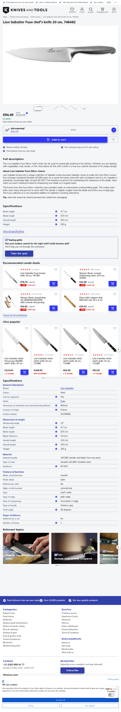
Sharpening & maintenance (15, 623)
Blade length (9, 216)
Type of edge (9, 497)
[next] (113, 349)
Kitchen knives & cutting (19, 17)
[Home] (25, 8)
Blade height (9, 211)
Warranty (66, 619)
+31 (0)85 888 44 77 (13, 664)
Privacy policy (113, 679)
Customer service (69, 613)
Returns (65, 623)
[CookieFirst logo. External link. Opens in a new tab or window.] (3, 681)
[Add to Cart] (54, 283)
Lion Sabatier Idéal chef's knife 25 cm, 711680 (43, 360)
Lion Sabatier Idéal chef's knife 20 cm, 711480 (72, 360)
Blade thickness (10, 436)
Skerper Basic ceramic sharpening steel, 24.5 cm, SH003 (92, 275)
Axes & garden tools (12, 636)
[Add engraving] (113, 130)
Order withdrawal (70, 626)
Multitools (7, 619)
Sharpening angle (11, 423)
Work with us (67, 652)
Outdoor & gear (10, 632)
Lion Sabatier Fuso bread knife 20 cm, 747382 (32, 274)
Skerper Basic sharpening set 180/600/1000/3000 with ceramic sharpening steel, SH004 (33, 300)
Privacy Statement (70, 629)
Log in (82, 12)
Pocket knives (9, 613)
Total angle (8, 510)
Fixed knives (8, 616)
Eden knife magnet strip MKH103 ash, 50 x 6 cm (91, 298)
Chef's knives (35, 17)
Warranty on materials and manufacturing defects (26, 405)
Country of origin (11, 410)
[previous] (7, 349)
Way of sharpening (12, 501)
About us (66, 642)
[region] (60, 69)
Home (5, 17)
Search (91, 12)
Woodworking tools (11, 645)
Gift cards (66, 646)
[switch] (111, 695)
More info (15, 131)
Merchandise (67, 649)
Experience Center (70, 616)
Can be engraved (11, 397)
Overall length (9, 220)
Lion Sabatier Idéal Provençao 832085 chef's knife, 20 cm (13, 360)
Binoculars (7, 642)
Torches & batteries (11, 639)
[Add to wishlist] (113, 140)
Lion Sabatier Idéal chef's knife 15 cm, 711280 (102, 360)
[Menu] (116, 687)
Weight (6, 224)
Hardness (7, 466)
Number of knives (11, 523)
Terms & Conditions (70, 632)
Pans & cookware (10, 629)
